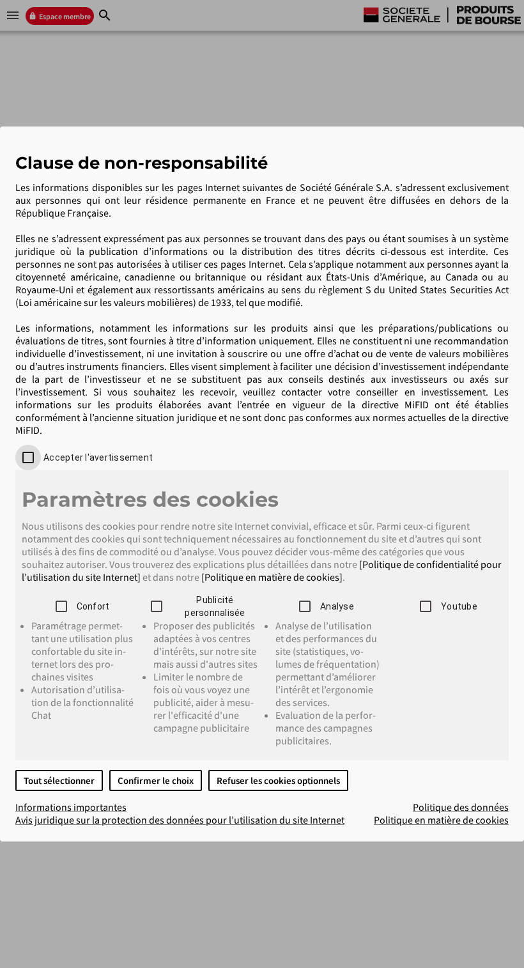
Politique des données (461, 807)
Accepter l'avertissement (98, 457)
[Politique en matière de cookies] (272, 577)
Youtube (459, 606)
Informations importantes (71, 807)
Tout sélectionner (59, 780)
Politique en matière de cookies (441, 819)
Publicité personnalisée (215, 606)
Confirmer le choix (156, 780)
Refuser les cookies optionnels (278, 780)
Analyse (337, 606)
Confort (93, 606)
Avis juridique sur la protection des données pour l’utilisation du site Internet (179, 819)
